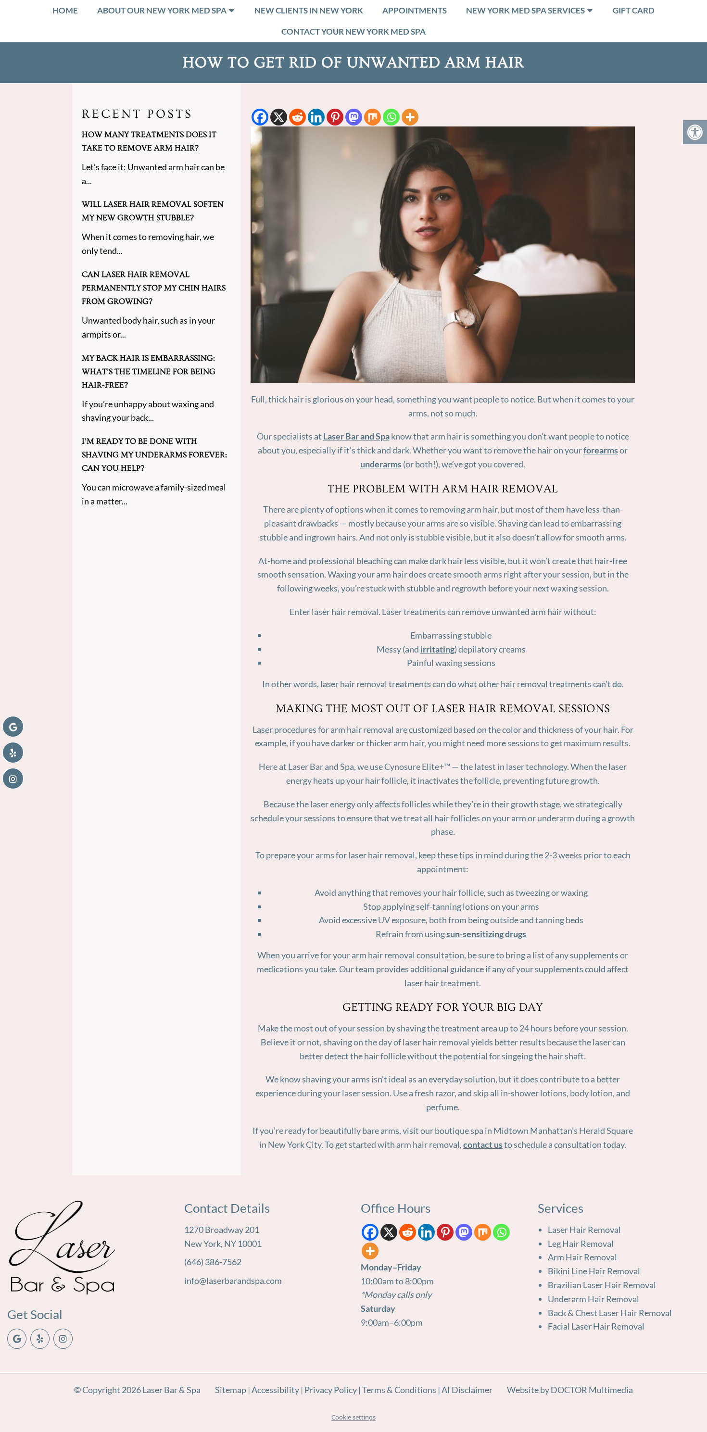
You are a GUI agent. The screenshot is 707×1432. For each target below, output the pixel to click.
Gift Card (634, 10)
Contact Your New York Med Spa (353, 31)
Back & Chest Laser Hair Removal (610, 1312)
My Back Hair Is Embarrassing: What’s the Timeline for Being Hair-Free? (148, 371)
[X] (278, 117)
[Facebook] (260, 117)
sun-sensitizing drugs (486, 934)
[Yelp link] (40, 1339)
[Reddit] (297, 117)
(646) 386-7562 (212, 1261)
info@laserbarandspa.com (233, 1280)
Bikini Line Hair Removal (594, 1271)
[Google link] (16, 1339)
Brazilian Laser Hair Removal (602, 1285)
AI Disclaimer (467, 1389)
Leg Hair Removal (581, 1243)
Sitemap (230, 1389)
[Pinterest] (335, 117)
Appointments (414, 10)
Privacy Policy (331, 1389)
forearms (600, 450)
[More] (410, 117)
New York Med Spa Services (525, 10)
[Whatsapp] (391, 117)
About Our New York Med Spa (162, 10)
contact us (483, 1144)
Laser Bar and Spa (356, 436)
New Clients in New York (308, 10)
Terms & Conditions (400, 1389)
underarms (381, 464)
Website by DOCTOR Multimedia (570, 1389)
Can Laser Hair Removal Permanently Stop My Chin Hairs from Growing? (154, 288)
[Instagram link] (63, 1339)
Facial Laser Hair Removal (596, 1326)
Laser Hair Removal (584, 1229)
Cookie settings (353, 1417)
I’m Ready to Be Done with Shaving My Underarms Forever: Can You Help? (154, 455)
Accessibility (275, 1389)
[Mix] (372, 117)
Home (65, 10)
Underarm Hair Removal (593, 1299)
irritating (437, 649)
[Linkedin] (316, 117)
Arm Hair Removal (582, 1257)
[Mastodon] (353, 117)
